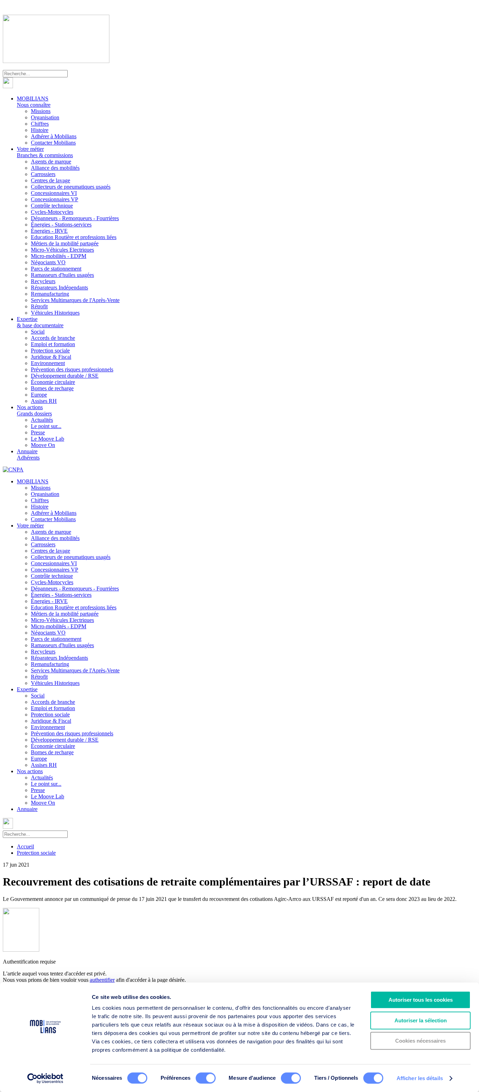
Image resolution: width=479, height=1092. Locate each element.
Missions (40, 111)
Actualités (42, 420)
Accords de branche (53, 338)
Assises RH (44, 401)
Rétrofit (39, 306)
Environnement (48, 363)
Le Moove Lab (47, 439)
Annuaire (28, 454)
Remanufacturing (50, 294)
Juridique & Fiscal (51, 357)
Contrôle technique (52, 206)
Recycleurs (43, 281)
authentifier (102, 980)
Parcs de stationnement (56, 269)
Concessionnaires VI (54, 193)
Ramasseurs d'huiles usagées (62, 275)
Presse (38, 432)
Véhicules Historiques (55, 313)
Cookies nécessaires (420, 1041)
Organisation (45, 117)
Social (38, 332)
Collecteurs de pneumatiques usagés (70, 187)
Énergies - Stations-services (61, 224)
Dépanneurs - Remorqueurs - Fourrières (75, 218)
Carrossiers (43, 174)
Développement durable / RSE (65, 376)
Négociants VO (48, 262)
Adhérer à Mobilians (53, 136)
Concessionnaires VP (54, 199)
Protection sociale (50, 351)
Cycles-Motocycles (52, 212)
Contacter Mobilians (53, 143)
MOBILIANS (33, 102)
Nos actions (34, 410)
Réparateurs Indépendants (59, 287)
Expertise (40, 322)
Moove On (43, 445)
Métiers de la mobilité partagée (65, 243)
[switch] (206, 1078)
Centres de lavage (50, 180)
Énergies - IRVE (49, 231)
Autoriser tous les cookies (421, 1000)
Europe (39, 395)
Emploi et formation (53, 344)
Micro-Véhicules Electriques (62, 250)
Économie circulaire (53, 382)
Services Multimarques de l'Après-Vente (75, 300)
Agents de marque (51, 161)
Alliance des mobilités (55, 168)
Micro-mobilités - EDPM (58, 256)
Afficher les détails (420, 1078)
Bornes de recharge (52, 388)
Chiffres (40, 124)
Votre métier (45, 152)
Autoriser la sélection (420, 1020)
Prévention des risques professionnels (72, 369)
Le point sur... (46, 426)
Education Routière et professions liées (73, 237)
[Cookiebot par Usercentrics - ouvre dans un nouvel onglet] (45, 1078)
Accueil (25, 846)
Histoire (39, 130)
